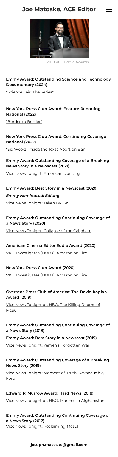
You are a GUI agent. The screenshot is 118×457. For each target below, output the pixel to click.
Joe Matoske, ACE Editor (59, 9)
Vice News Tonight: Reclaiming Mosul (42, 426)
